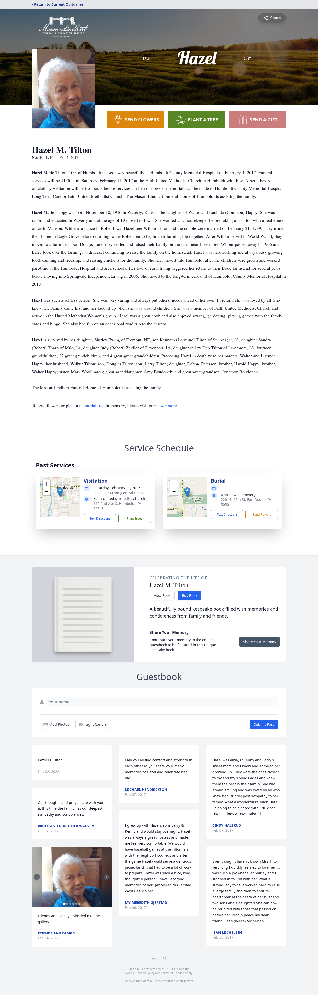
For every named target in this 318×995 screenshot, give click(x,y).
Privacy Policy (145, 973)
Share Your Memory (259, 641)
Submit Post (264, 724)
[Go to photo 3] (70, 904)
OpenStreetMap (164, 981)
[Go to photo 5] (76, 904)
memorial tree (91, 405)
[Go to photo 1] (64, 904)
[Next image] (107, 877)
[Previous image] (37, 877)
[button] (60, 492)
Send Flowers (262, 514)
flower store (166, 405)
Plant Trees (134, 518)
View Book (162, 595)
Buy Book (189, 595)
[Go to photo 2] (67, 904)
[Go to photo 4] (73, 904)
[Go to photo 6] (79, 904)
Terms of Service (172, 973)
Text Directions (100, 518)
